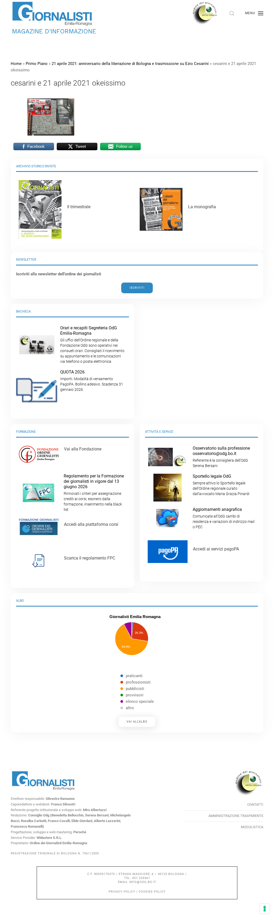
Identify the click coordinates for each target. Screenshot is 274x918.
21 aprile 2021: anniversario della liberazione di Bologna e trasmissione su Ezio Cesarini (130, 63)
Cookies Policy (152, 891)
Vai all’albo (137, 721)
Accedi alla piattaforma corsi (91, 524)
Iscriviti (137, 288)
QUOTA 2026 (91, 380)
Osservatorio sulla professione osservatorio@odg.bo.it (221, 457)
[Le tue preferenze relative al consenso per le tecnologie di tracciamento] (265, 909)
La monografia (202, 206)
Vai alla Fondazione (82, 449)
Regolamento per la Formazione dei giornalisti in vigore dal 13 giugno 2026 (94, 492)
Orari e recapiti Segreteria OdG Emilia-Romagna (92, 344)
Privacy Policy (122, 891)
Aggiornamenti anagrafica (223, 518)
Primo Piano (37, 63)
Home (16, 63)
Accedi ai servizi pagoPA (216, 548)
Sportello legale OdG (221, 485)
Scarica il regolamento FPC (89, 558)
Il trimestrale (78, 206)
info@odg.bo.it (142, 882)
